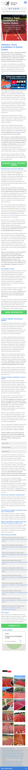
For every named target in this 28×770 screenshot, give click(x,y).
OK (20, 641)
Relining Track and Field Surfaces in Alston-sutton (12, 758)
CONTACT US (14, 626)
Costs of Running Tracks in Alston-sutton (12, 764)
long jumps (11, 215)
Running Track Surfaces (8, 748)
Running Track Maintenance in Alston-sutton (13, 753)
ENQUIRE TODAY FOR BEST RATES (14, 164)
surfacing (22, 198)
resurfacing (17, 132)
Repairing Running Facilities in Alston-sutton (13, 755)
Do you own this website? (10, 641)
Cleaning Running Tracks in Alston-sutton (12, 761)
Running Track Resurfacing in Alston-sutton (12, 756)
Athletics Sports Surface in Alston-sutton (12, 751)
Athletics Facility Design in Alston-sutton (12, 762)
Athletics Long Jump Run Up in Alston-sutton (13, 766)
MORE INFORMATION (14, 312)
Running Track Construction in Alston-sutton (13, 750)
